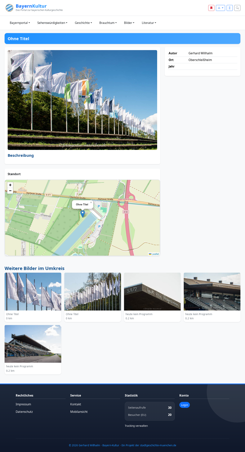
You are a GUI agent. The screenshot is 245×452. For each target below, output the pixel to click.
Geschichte (82, 23)
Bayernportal (19, 23)
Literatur (148, 23)
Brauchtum (106, 23)
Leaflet (155, 253)
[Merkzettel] (211, 8)
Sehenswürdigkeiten (51, 23)
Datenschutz (24, 412)
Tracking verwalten (136, 426)
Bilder (128, 23)
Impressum (23, 404)
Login (184, 405)
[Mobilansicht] (230, 8)
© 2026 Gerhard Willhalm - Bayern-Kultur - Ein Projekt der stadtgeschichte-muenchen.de (122, 445)
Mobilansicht (79, 412)
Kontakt (75, 404)
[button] (82, 214)
